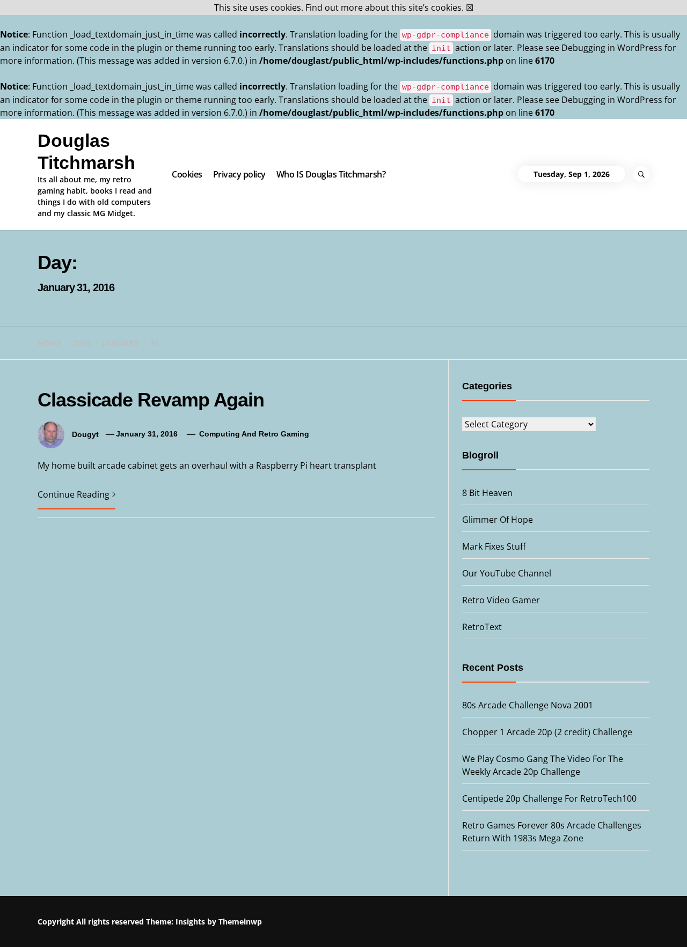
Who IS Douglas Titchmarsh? (331, 174)
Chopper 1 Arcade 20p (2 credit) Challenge (547, 732)
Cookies (187, 174)
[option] (130, 924)
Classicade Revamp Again (151, 400)
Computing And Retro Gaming (254, 434)
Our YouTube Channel (506, 573)
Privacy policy (239, 174)
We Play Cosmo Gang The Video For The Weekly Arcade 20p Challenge (431, 922)
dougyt (85, 434)
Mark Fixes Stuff (494, 546)
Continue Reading (73, 494)
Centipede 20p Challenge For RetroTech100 (549, 798)
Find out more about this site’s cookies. (384, 7)
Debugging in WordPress (611, 48)
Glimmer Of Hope (497, 520)
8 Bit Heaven (487, 493)
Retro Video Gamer (501, 600)
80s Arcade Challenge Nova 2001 (527, 705)
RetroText (482, 627)
